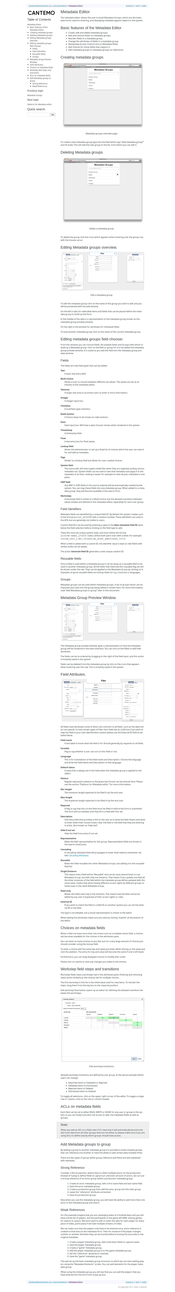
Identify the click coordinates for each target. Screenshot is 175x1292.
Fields (34, 48)
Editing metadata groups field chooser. (40, 44)
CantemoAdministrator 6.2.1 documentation (48, 5)
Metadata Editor (76, 5)
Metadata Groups (34, 95)
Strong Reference (39, 83)
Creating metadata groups (41, 32)
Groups (35, 56)
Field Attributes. (37, 65)
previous (129, 5)
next (137, 5)
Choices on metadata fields (41, 67)
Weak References (39, 86)
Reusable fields (38, 54)
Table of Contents (39, 19)
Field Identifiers (39, 51)
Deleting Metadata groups (41, 35)
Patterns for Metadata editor (39, 104)
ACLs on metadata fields (40, 75)
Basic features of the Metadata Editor (39, 28)
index (144, 5)
